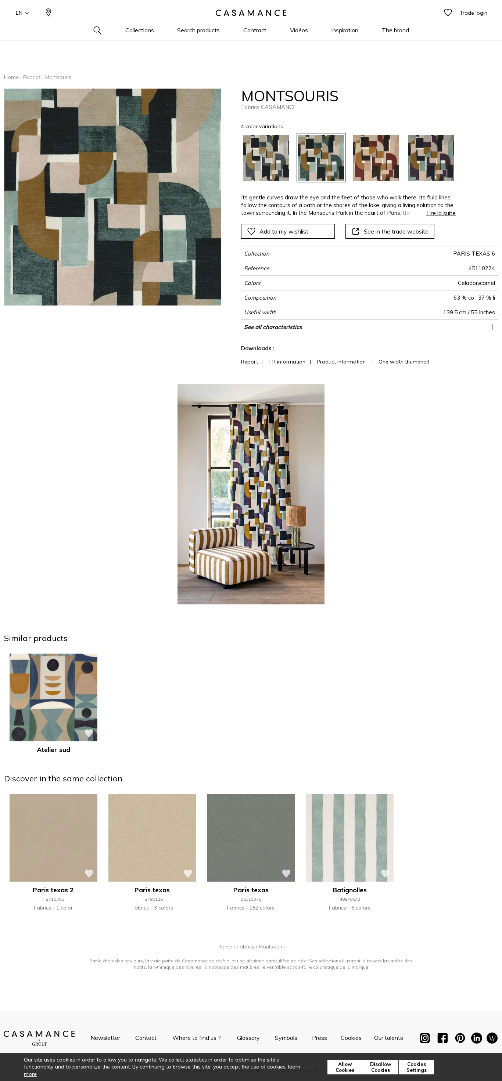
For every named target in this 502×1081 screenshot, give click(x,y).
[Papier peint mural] (492, 1039)
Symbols (286, 1037)
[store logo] (251, 13)
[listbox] (344, 158)
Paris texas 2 (53, 890)
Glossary (248, 1037)
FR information (287, 361)
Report (249, 361)
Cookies (351, 1037)
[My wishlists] (448, 13)
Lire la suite (441, 213)
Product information (341, 361)
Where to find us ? (196, 1037)
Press (319, 1037)
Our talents (388, 1037)
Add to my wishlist (283, 231)
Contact (146, 1037)
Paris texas (152, 890)
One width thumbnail (404, 361)
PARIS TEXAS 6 (474, 253)
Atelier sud (53, 749)
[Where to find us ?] (48, 13)
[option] (266, 158)
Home (11, 77)
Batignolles (350, 890)
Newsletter (105, 1037)
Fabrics (32, 77)
